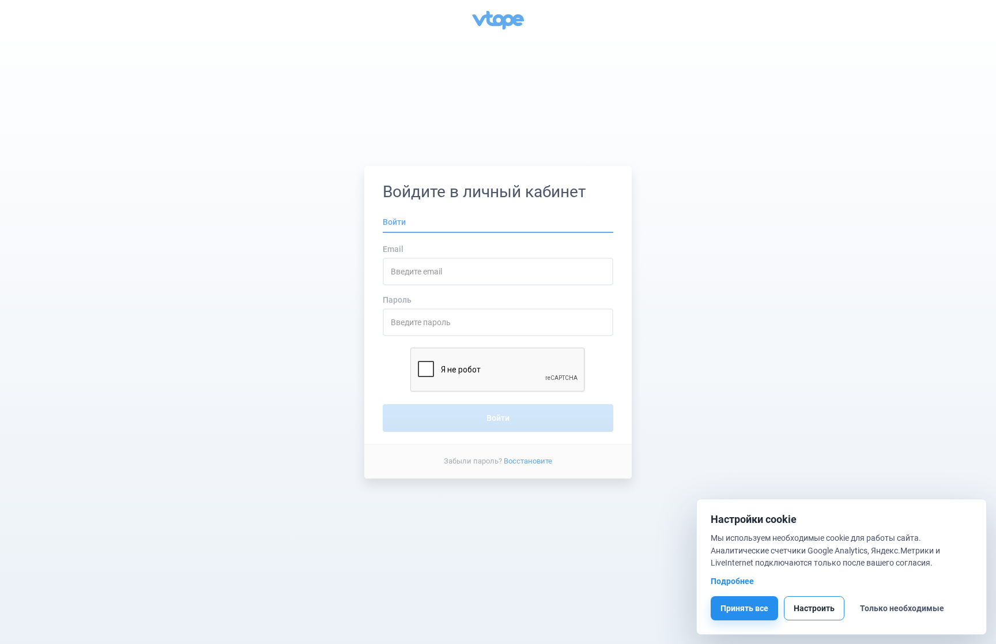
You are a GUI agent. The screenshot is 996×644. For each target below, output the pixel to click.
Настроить (814, 608)
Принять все (744, 608)
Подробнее (732, 581)
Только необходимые (902, 608)
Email (393, 249)
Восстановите (528, 461)
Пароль (397, 299)
